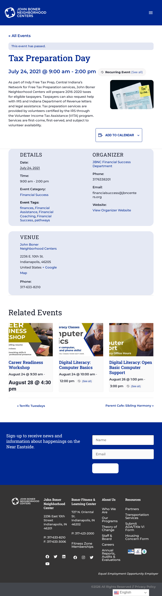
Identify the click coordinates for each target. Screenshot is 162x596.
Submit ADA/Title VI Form (134, 527)
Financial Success (34, 195)
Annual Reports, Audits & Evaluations (111, 555)
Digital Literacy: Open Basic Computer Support (130, 367)
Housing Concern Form (137, 537)
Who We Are (109, 510)
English (125, 592)
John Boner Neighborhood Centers (38, 246)
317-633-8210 (56, 537)
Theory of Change (109, 528)
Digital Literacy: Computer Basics (76, 364)
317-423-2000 (84, 533)
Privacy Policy (145, 586)
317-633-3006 (56, 541)
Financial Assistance (35, 210)
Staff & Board (107, 537)
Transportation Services (137, 516)
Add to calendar (119, 135)
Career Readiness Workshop (26, 364)
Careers (108, 544)
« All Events (19, 35)
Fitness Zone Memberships (82, 545)
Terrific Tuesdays (31, 405)
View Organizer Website (112, 210)
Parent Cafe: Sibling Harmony (129, 405)
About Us (109, 499)
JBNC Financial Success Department (112, 164)
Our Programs (110, 519)
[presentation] (31, 339)
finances (27, 208)
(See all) (137, 72)
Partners (132, 509)
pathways (42, 220)
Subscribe (105, 468)
